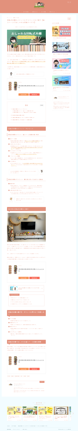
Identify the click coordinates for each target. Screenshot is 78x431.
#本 (21, 376)
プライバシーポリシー (16, 429)
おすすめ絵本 (26, 11)
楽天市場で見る (34, 94)
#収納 (12, 376)
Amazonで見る (23, 94)
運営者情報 (9, 429)
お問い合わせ (25, 429)
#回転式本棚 (17, 376)
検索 (69, 19)
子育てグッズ (52, 11)
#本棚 (25, 376)
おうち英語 (43, 11)
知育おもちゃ (35, 11)
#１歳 (9, 376)
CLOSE (42, 105)
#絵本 (28, 376)
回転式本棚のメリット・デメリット (20, 109)
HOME (8, 425)
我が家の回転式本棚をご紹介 (19, 115)
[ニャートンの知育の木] (39, 5)
